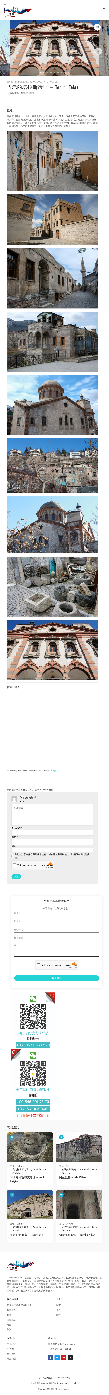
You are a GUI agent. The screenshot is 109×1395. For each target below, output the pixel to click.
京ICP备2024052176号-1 (67, 1383)
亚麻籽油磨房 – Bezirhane (26, 1235)
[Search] (103, 9)
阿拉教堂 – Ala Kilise (72, 1177)
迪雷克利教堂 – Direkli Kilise (77, 1235)
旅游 (9, 1329)
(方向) (53, 770)
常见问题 (11, 1358)
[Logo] (18, 11)
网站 (13, 846)
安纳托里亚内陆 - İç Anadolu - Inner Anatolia (37, 82)
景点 (58, 1310)
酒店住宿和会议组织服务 (19, 1305)
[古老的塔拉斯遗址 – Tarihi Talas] (54, 48)
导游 (9, 1324)
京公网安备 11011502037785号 (56, 1377)
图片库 (10, 1349)
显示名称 (17, 828)
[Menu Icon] (5, 4)
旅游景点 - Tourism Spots (22, 92)
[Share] (97, 27)
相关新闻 (11, 1353)
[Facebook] (50, 1357)
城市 (58, 1305)
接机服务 (11, 1310)
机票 (9, 1315)
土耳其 (10, 82)
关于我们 (11, 1344)
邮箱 (14, 837)
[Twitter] (57, 1357)
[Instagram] (70, 1357)
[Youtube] (63, 1357)
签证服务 (11, 1319)
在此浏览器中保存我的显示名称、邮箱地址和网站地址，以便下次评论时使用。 (51, 856)
